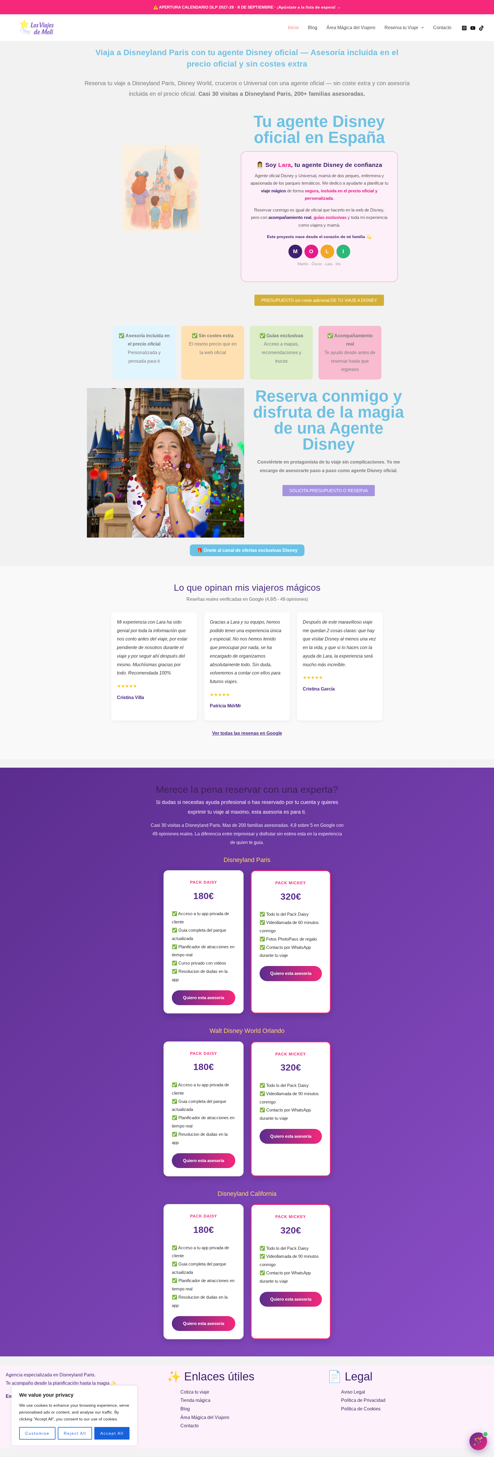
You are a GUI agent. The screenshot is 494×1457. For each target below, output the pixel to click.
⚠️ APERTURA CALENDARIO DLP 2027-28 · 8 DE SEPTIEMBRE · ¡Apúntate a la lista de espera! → (247, 7)
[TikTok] (481, 28)
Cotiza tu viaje (194, 1392)
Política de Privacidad (363, 1400)
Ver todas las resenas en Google (247, 733)
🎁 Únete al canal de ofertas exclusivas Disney (247, 550)
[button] (421, 28)
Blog (312, 27)
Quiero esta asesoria (203, 997)
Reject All (75, 1433)
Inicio (293, 27)
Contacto (442, 27)
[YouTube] (472, 28)
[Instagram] (464, 28)
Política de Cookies (361, 1408)
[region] (74, 1416)
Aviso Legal (353, 1392)
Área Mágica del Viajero (350, 27)
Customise (37, 1433)
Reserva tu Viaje (401, 27)
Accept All (112, 1433)
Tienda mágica (195, 1400)
